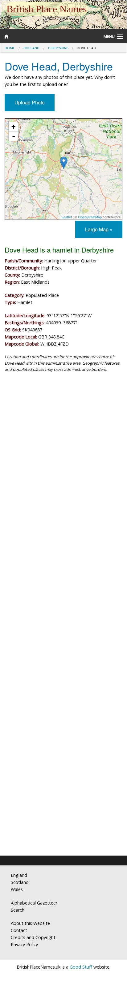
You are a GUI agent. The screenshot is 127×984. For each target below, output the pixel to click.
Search (17, 910)
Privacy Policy (24, 944)
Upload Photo (29, 102)
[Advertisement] (63, 448)
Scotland (20, 882)
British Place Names (46, 8)
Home (10, 48)
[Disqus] (63, 602)
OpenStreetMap (90, 216)
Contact (19, 930)
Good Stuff (81, 967)
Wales (17, 889)
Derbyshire (58, 48)
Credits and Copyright (33, 937)
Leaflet (67, 216)
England (31, 48)
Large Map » (99, 229)
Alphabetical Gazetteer (34, 903)
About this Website (30, 923)
